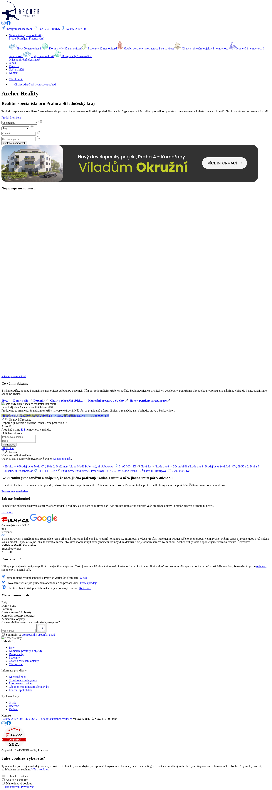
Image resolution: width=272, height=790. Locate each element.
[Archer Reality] (20, 19)
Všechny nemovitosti (13, 376)
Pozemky (14, 657)
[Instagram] (3, 23)
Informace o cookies (21, 683)
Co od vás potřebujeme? (23, 680)
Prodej (12, 38)
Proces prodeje (88, 583)
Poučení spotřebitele (20, 690)
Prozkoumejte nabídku (14, 491)
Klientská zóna (17, 676)
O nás (12, 62)
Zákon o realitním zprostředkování (29, 686)
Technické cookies (17, 776)
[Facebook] (8, 23)
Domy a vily (16, 654)
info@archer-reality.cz (59, 718)
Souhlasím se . (31, 634)
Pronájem (22, 38)
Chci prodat (16, 664)
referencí (261, 566)
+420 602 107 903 (12, 718)
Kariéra (13, 709)
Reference (7, 512)
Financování (36, 38)
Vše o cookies (39, 769)
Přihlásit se (9, 444)
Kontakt (13, 72)
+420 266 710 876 (35, 718)
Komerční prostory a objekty (25, 650)
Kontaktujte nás (62, 458)
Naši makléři (16, 69)
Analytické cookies (17, 779)
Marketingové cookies (19, 783)
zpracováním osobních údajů (39, 634)
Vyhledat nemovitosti (14, 143)
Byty (12, 647)
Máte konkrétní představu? (24, 59)
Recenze (14, 66)
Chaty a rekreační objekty (24, 660)
